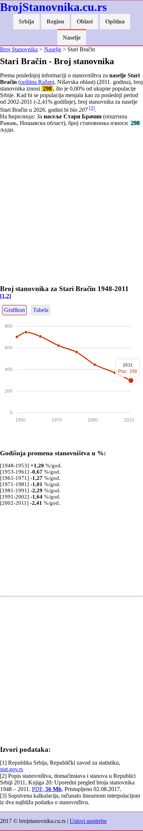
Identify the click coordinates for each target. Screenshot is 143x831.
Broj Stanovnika (19, 49)
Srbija (26, 21)
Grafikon (14, 310)
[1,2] (5, 296)
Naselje (72, 37)
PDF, (47, 789)
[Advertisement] (71, 210)
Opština (115, 21)
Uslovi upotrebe (88, 821)
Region (55, 21)
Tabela (40, 310)
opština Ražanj (37, 82)
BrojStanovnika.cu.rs (53, 7)
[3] (92, 108)
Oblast (85, 21)
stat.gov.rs (11, 769)
